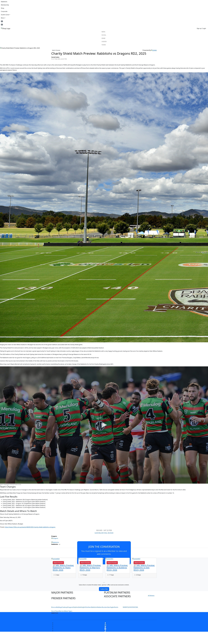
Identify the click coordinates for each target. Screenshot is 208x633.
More (2, 18)
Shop (2, 8)
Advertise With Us (117, 617)
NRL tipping (129, 617)
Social (104, 35)
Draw (103, 38)
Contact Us (106, 617)
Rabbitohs (4, 2)
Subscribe (104, 589)
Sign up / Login (201, 28)
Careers (92, 617)
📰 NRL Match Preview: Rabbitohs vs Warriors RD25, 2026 (90, 567)
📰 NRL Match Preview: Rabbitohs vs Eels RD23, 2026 (144, 567)
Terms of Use (72, 617)
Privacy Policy (83, 617)
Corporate (4, 11)
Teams (104, 45)
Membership (5, 5)
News (103, 32)
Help (98, 617)
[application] (104, 425)
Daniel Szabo (55, 57)
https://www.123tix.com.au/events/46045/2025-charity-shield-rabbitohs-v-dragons (30, 527)
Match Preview (56, 50)
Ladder (104, 41)
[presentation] (103, 582)
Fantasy (137, 617)
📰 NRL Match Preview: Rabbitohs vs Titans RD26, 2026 (63, 567)
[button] (104, 425)
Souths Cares (5, 15)
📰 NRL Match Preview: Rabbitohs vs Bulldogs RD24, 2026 (117, 567)
